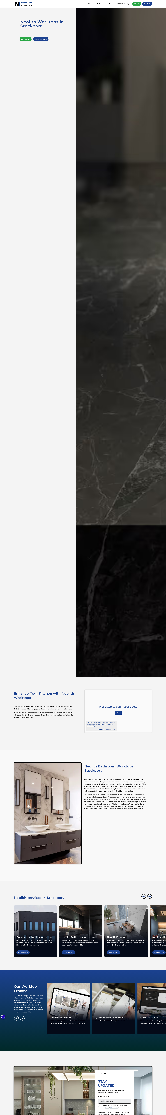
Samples (147, 4)
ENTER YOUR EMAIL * (104, 1097)
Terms (107, 1107)
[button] (3, 1017)
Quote (136, 4)
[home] (23, 4)
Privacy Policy (114, 1107)
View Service (23, 952)
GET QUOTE (25, 39)
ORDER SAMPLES (41, 39)
